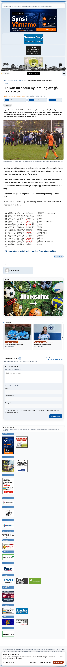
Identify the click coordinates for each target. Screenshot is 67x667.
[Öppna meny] (64, 73)
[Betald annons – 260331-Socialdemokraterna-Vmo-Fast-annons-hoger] (8, 595)
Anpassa (33, 662)
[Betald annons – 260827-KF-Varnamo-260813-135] (8, 486)
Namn (7, 388)
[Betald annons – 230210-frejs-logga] (8, 569)
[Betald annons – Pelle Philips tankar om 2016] (33, 38)
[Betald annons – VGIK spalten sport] (8, 622)
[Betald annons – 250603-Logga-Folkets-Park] (8, 502)
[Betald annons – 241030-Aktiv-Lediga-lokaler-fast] (22, 442)
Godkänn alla (58, 662)
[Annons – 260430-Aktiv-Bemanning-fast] (33, 62)
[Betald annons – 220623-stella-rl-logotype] (8, 536)
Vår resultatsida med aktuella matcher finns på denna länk (30, 251)
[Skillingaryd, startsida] (33, 73)
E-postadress (9, 395)
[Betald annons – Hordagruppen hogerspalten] (8, 634)
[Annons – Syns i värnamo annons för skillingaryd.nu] (33, 20)
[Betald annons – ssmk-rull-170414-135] (22, 622)
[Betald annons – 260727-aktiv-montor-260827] (8, 466)
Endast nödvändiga (45, 662)
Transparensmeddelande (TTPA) (8, 600)
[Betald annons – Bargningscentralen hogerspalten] (8, 546)
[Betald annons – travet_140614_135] (22, 581)
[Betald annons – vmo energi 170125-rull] (22, 611)
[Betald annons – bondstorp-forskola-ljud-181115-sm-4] (33, 50)
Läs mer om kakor (8, 662)
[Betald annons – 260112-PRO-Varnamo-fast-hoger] (8, 581)
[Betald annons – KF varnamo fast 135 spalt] (8, 611)
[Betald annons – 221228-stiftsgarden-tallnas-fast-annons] (8, 513)
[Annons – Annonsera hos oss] (8, 445)
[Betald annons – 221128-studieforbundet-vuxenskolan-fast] (35, 581)
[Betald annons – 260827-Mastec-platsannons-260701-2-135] (22, 466)
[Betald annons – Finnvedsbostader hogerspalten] (8, 557)
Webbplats (8, 403)
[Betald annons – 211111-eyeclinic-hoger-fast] (8, 525)
